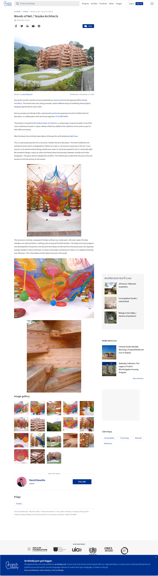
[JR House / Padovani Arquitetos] (111, 288)
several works (59, 100)
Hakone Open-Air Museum (47, 123)
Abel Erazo (74, 136)
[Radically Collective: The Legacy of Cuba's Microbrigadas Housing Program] (109, 369)
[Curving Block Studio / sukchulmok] (111, 303)
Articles (94, 3)
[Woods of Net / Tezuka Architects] (21, 408)
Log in (131, 3)
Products (103, 3)
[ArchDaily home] (8, 3)
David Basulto (37, 480)
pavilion (54, 113)
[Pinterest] (39, 26)
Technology (124, 438)
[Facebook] (16, 26)
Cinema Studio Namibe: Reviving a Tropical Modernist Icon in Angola (131, 349)
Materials (138, 438)
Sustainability (109, 438)
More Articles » (138, 378)
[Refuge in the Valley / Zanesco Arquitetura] (111, 318)
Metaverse (108, 443)
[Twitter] (22, 26)
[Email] (33, 26)
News (111, 3)
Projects (85, 3)
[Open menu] (152, 4)
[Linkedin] (27, 26)
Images (119, 3)
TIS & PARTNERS (61, 116)
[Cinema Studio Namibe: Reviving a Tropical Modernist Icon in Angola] (109, 352)
